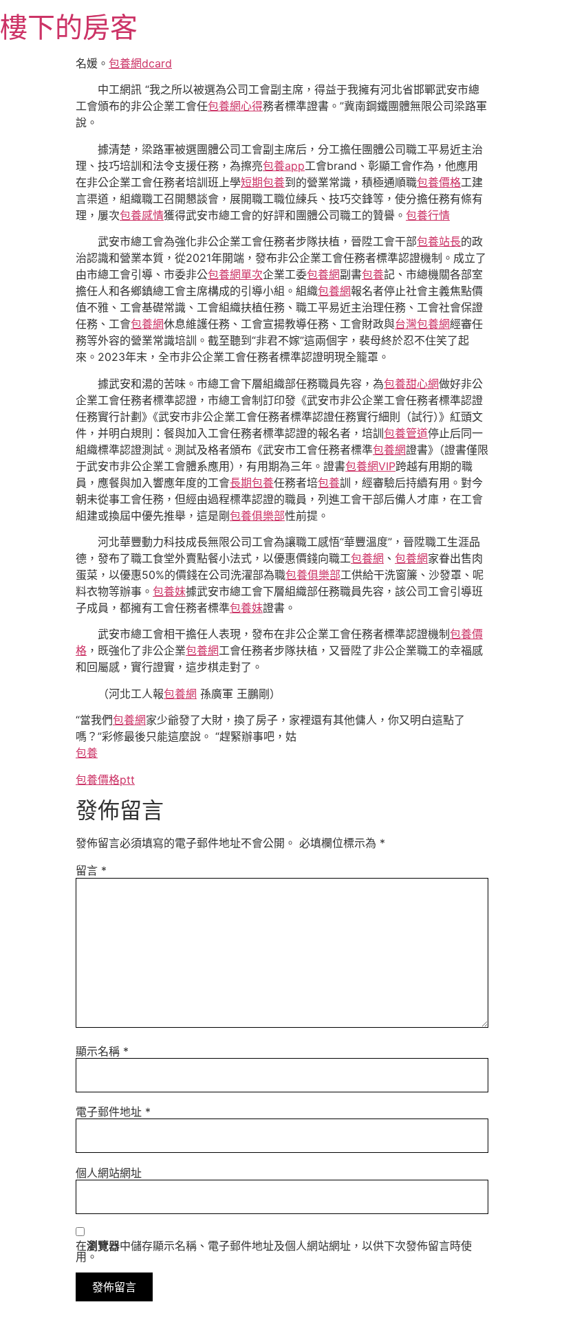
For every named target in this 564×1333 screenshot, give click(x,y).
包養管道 (406, 433)
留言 (91, 870)
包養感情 (142, 215)
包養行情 (428, 215)
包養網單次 (235, 274)
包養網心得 (235, 106)
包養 (373, 274)
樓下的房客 (69, 27)
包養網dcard (140, 63)
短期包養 (263, 182)
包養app (284, 166)
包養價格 (439, 182)
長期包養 (252, 482)
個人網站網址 (109, 1172)
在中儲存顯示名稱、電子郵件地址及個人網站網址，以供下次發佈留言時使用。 (274, 1251)
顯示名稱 (102, 1051)
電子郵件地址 (113, 1111)
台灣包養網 (422, 324)
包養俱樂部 (257, 515)
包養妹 (169, 591)
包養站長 (439, 241)
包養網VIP (370, 466)
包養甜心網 (411, 383)
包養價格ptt (105, 779)
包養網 (323, 274)
